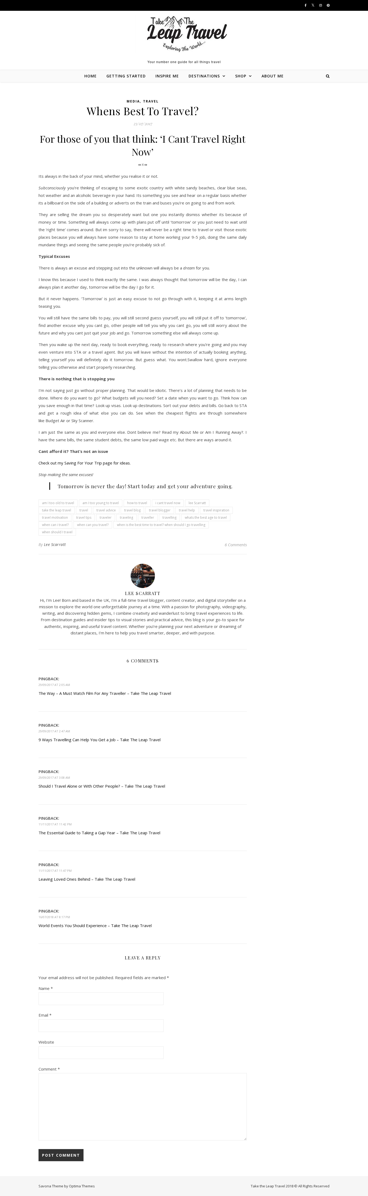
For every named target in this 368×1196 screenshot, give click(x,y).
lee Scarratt (197, 503)
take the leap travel (56, 510)
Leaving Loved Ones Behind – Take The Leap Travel (87, 879)
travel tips (83, 517)
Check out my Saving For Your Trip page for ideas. (85, 463)
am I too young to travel (100, 503)
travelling (169, 517)
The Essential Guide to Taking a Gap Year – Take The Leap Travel (99, 832)
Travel (151, 101)
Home (90, 75)
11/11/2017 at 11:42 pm (55, 824)
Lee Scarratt (55, 544)
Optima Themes (82, 1186)
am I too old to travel (58, 503)
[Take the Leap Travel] (184, 34)
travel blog (132, 510)
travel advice (106, 510)
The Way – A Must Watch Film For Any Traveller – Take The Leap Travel (105, 693)
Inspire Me (167, 75)
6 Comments (236, 544)
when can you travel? (93, 524)
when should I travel (57, 532)
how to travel (137, 503)
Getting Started (126, 75)
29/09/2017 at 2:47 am (54, 731)
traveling (126, 517)
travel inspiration (216, 510)
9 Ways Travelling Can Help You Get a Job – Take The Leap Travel (100, 739)
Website (46, 1042)
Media (133, 101)
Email (45, 1015)
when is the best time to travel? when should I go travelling (161, 524)
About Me (273, 75)
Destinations (204, 75)
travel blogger (160, 510)
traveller (147, 517)
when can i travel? (55, 524)
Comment (49, 1069)
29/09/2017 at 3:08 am (54, 777)
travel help (187, 510)
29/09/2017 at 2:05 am (54, 685)
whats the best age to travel (206, 517)
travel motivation (55, 517)
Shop (240, 75)
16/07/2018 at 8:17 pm (54, 917)
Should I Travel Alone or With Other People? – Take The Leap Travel (102, 786)
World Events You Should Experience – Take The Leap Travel (95, 925)
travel (83, 510)
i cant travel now (167, 503)
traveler (106, 517)
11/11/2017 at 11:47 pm (55, 871)
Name (46, 988)
